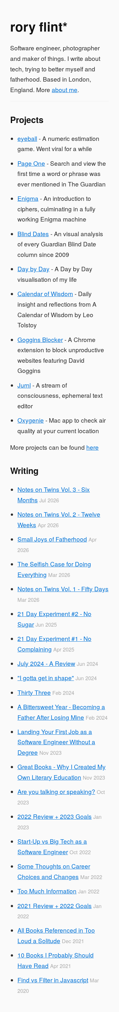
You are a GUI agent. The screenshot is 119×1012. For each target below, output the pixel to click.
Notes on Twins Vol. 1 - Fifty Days (63, 588)
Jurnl (24, 385)
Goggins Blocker (40, 339)
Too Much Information (46, 890)
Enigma (27, 198)
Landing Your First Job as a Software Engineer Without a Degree (56, 741)
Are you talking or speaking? (56, 791)
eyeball (27, 138)
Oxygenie (30, 420)
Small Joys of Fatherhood (52, 539)
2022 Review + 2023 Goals (54, 816)
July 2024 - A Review (46, 663)
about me (64, 89)
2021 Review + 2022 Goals (54, 905)
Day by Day (33, 268)
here (92, 447)
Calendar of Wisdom (45, 293)
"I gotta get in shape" (45, 677)
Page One (31, 163)
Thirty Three (34, 692)
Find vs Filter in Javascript (52, 979)
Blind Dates (33, 233)
